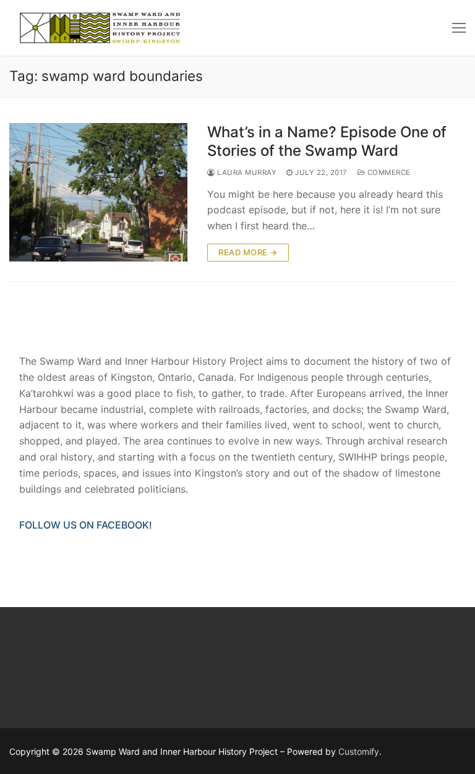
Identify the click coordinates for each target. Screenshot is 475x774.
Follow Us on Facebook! (85, 525)
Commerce (388, 172)
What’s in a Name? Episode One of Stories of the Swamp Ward (327, 141)
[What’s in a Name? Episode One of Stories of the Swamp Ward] (98, 192)
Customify (358, 751)
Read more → (248, 252)
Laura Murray (245, 172)
